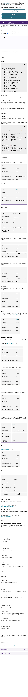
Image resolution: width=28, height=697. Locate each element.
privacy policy (6, 3)
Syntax (2, 39)
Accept (14, 14)
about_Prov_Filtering (10, 343)
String (17, 189)
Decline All (14, 18)
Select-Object (16, 314)
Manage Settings (14, 11)
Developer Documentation (11, 23)
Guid (16, 165)
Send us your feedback (6, 653)
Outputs (2, 48)
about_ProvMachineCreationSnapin (9, 645)
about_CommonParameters (6, 516)
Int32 (17, 370)
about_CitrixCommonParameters (7, 506)
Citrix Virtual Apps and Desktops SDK (10, 25)
